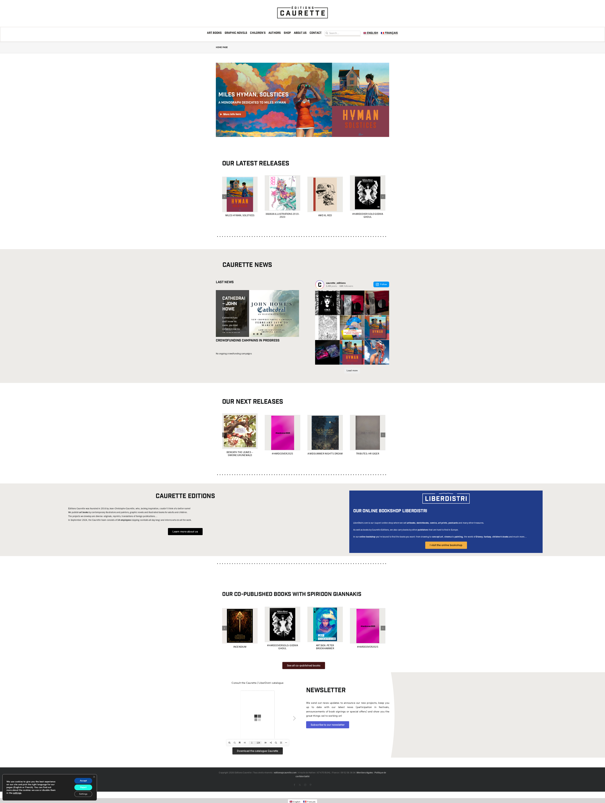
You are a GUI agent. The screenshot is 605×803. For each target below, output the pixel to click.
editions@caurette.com (285, 772)
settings (17, 793)
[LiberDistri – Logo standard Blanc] (446, 494)
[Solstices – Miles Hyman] (302, 63)
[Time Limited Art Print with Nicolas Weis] (257, 308)
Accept (83, 780)
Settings (83, 793)
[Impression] (302, 5)
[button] (224, 196)
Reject (83, 787)
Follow (383, 284)
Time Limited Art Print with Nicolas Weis (231, 314)
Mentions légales (365, 772)
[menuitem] (370, 33)
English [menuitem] (296, 801)
